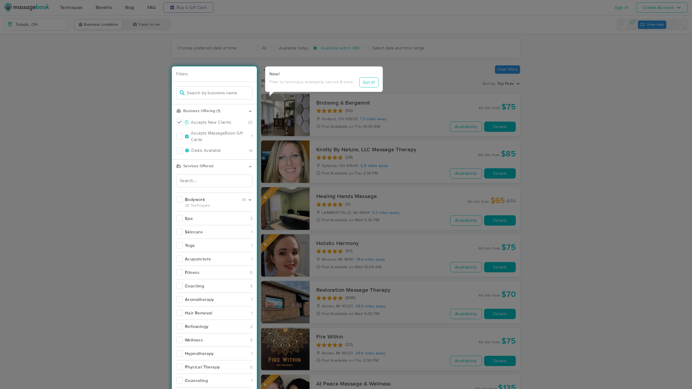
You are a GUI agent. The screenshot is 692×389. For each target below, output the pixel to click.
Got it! (369, 82)
